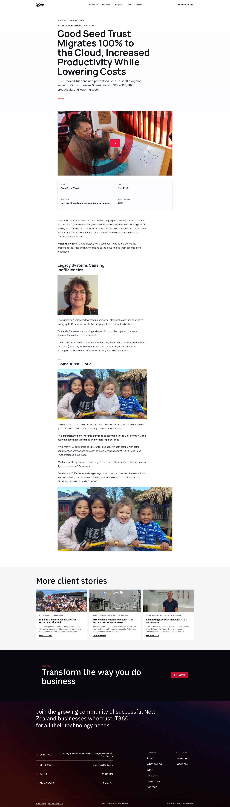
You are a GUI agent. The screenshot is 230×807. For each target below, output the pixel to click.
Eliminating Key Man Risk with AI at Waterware (166, 621)
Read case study (45, 635)
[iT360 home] (58, 5)
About (128, 5)
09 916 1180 (107, 774)
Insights (118, 5)
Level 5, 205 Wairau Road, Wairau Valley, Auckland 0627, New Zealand (87, 754)
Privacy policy (41, 803)
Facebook (182, 764)
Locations (153, 775)
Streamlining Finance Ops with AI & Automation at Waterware (113, 621)
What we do (154, 764)
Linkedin (181, 758)
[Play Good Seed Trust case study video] (115, 143)
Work (150, 770)
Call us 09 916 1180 (185, 5)
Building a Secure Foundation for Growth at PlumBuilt (57, 621)
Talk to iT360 (179, 675)
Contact (139, 5)
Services (91, 5)
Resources (153, 781)
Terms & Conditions (55, 803)
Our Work (106, 5)
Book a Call (108, 783)
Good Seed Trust (66, 220)
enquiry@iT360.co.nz (103, 765)
